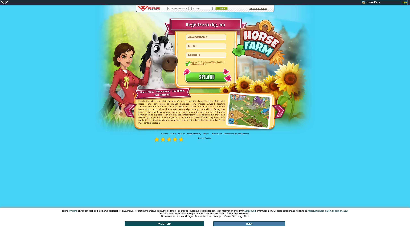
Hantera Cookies (204, 138)
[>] (279, 111)
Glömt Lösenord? (258, 8)
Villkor (206, 133)
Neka (249, 223)
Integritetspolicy (194, 133)
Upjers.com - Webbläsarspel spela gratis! (230, 133)
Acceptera (164, 223)
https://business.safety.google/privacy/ (328, 210)
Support (164, 133)
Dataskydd (250, 210)
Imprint (181, 133)
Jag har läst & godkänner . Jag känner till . (208, 63)
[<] (129, 109)
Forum (173, 133)
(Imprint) (73, 210)
